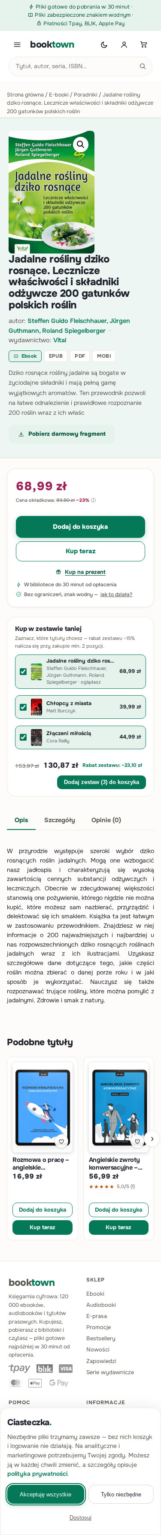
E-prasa (96, 1316)
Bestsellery (100, 1338)
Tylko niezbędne (121, 1494)
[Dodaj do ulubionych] (61, 1141)
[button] (80, 144)
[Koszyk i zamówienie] (143, 44)
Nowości (97, 1349)
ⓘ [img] (93, 500)
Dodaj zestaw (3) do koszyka (101, 782)
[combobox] (80, 66)
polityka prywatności (37, 1474)
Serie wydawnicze (110, 1372)
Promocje (98, 1327)
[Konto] (124, 44)
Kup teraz (81, 551)
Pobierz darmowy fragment (67, 433)
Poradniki (85, 94)
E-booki (59, 94)
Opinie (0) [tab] (106, 820)
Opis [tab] (21, 820)
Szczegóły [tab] (59, 820)
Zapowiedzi (101, 1361)
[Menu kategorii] (17, 44)
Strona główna (25, 94)
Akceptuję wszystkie (45, 1494)
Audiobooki (101, 1305)
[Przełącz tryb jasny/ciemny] (104, 44)
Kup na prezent (85, 572)
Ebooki (95, 1293)
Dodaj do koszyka (80, 526)
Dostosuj (80, 1517)
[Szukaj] (142, 66)
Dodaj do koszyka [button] (42, 1209)
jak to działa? (116, 594)
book (52, 44)
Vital (59, 340)
